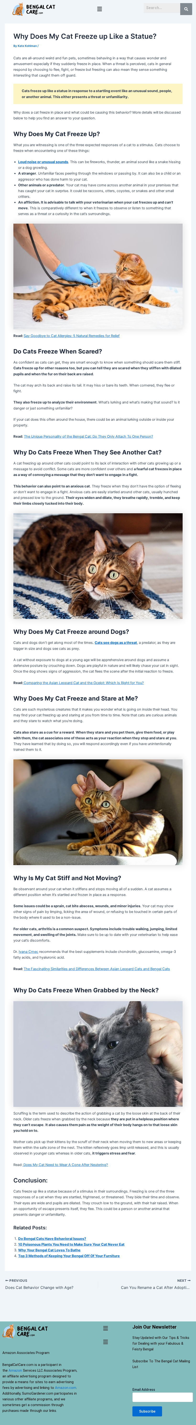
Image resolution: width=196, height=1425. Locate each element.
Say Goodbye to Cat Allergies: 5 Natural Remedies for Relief (72, 336)
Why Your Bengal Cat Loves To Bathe (49, 1250)
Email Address (143, 1390)
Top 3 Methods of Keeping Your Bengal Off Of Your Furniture (69, 1256)
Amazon (15, 1370)
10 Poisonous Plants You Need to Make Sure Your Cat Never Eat (71, 1244)
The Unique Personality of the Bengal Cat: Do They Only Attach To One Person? (88, 436)
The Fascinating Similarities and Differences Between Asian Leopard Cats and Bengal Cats (97, 969)
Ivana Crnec (28, 952)
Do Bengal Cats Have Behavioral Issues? (52, 1239)
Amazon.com (65, 1388)
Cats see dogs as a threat (116, 643)
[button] (99, 9)
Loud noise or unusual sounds (43, 162)
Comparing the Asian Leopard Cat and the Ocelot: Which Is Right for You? (84, 683)
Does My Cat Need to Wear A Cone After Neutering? (65, 1165)
